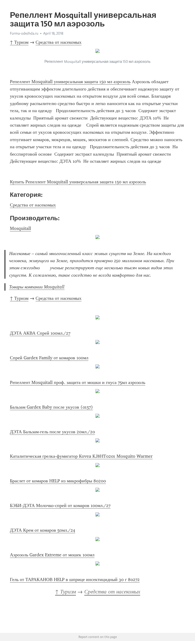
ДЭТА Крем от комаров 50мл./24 (42, 530)
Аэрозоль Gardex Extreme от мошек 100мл (52, 555)
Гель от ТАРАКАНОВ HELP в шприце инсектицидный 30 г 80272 (75, 579)
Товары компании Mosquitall (36, 287)
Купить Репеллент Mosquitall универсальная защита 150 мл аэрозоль (78, 182)
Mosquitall (20, 228)
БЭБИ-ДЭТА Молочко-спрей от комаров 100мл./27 (60, 505)
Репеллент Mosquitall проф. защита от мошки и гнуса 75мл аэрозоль (77, 382)
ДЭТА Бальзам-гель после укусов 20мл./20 (52, 432)
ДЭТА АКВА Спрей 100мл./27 (40, 333)
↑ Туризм (19, 42)
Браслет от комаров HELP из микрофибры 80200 (58, 481)
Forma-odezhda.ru (24, 33)
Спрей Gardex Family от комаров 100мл (49, 358)
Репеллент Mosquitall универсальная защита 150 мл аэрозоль (70, 81)
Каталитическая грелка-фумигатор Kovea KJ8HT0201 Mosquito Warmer (81, 456)
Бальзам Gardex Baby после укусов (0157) (51, 407)
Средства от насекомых (59, 42)
